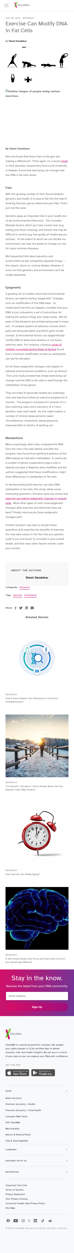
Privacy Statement (15, 1194)
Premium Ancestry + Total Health (23, 1110)
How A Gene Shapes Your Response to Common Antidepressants (32, 700)
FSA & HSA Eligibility (17, 1140)
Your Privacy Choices (17, 1198)
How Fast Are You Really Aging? (23, 874)
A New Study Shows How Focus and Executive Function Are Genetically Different (35, 960)
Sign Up (37, 1007)
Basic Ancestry (14, 1098)
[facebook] (15, 608)
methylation (30, 595)
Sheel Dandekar (18, 41)
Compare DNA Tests (16, 1116)
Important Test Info (16, 1185)
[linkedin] (26, 607)
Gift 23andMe (13, 1122)
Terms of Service (15, 1189)
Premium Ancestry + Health (20, 1104)
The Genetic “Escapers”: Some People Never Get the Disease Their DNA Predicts (34, 788)
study (64, 161)
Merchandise (12, 1128)
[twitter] (21, 608)
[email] (32, 608)
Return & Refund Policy (18, 1134)
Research (25, 587)
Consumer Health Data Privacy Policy (25, 1203)
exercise (17, 595)
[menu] (8, 5)
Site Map (10, 1208)
